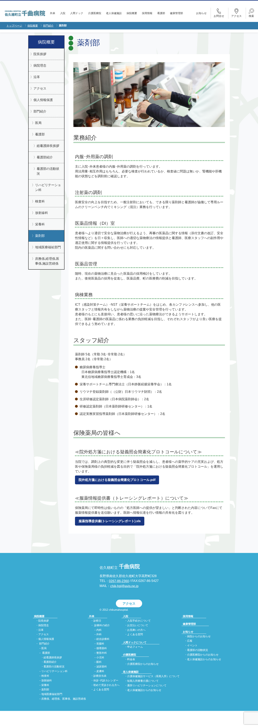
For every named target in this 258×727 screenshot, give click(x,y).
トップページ (14, 25)
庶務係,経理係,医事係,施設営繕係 (47, 261)
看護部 (161, 13)
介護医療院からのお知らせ (143, 663)
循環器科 (101, 648)
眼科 (99, 662)
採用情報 (147, 13)
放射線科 (41, 212)
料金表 (131, 659)
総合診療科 (102, 639)
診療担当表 (99, 675)
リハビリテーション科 (48, 187)
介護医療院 (94, 13)
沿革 (36, 77)
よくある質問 (101, 689)
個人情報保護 (43, 100)
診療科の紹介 (102, 625)
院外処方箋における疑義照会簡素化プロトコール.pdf (117, 480)
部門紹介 (48, 25)
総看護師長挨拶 (48, 145)
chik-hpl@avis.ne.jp (124, 586)
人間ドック (76, 13)
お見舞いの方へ (136, 629)
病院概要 (132, 13)
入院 (62, 13)
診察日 (97, 620)
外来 (52, 13)
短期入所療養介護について (143, 680)
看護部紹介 (45, 157)
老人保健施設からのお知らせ (144, 690)
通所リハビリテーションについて (146, 685)
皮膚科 (100, 671)
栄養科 (40, 224)
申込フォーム (135, 646)
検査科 (40, 201)
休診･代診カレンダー (105, 680)
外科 (99, 634)
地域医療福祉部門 (48, 247)
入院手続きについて (139, 620)
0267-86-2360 (119, 581)
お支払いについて (137, 625)
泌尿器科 (101, 666)
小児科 (100, 657)
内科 (99, 629)
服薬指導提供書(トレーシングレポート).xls (110, 521)
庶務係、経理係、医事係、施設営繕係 (63, 698)
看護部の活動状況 (48, 171)
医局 (38, 123)
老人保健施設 (114, 13)
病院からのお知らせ (199, 636)
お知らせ (201, 13)
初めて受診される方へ (106, 685)
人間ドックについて (135, 642)
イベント (192, 645)
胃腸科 (100, 643)
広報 (189, 640)
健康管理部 (176, 13)
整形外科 (101, 652)
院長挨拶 (39, 54)
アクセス (39, 88)
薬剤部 (40, 235)
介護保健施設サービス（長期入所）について (153, 676)
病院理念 (39, 65)
